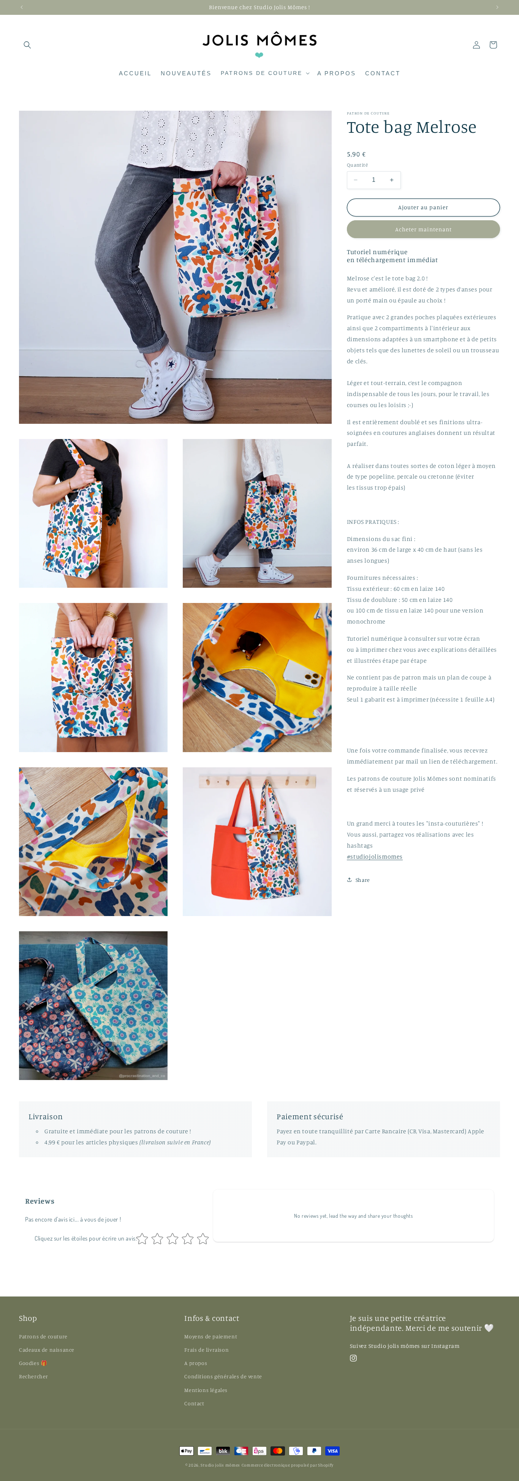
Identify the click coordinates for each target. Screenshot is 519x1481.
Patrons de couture (43, 1336)
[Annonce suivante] (497, 7)
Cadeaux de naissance (46, 1349)
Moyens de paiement (210, 1336)
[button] (27, 45)
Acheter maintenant (423, 228)
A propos (195, 1363)
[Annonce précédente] (21, 7)
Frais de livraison (206, 1349)
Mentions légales (206, 1389)
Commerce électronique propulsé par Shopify (288, 1465)
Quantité (357, 165)
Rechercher (33, 1376)
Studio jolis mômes (220, 1465)
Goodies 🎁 (33, 1363)
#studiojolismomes (375, 856)
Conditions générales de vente (223, 1376)
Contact (194, 1403)
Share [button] (363, 880)
